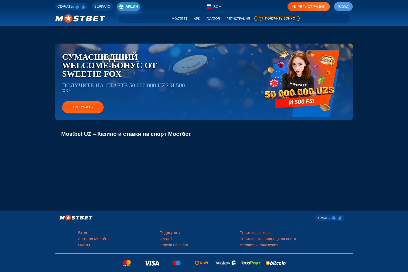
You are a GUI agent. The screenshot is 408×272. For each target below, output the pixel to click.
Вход (343, 6)
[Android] (77, 6)
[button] (401, 264)
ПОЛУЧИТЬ (83, 107)
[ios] (83, 6)
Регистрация (312, 6)
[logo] (80, 18)
